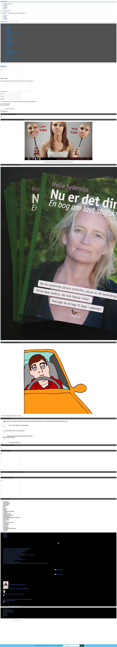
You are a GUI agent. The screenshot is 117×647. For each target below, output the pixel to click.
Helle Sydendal (6, 516)
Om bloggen (6, 524)
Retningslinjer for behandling (12, 43)
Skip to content (4, 1)
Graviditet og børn (10, 33)
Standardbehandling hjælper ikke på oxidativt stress (14, 559)
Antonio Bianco (6, 502)
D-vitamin (8, 27)
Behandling (5, 505)
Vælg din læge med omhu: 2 (15, 442)
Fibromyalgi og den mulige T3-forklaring (12, 558)
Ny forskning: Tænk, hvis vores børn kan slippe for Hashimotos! (17, 548)
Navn (2, 93)
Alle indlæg (5, 501)
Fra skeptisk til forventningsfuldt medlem (12, 562)
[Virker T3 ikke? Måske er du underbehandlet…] (5, 425)
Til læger (5, 6)
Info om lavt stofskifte (8, 49)
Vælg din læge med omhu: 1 (9, 437)
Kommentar (3, 91)
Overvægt (8, 30)
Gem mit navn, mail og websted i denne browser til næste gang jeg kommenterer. (19, 101)
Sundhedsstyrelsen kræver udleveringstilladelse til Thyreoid (19, 435)
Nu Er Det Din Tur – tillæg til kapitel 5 (14, 58)
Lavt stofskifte (9, 53)
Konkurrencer (6, 519)
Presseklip (5, 4)
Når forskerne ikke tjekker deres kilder (59, 421)
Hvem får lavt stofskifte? (11, 50)
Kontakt (5, 8)
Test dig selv (8, 54)
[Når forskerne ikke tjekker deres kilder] (27, 421)
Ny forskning (9, 39)
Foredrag (8, 46)
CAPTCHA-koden (9, 108)
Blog (4, 506)
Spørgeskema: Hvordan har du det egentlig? (12, 552)
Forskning (8, 35)
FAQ (7, 55)
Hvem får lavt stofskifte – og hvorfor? (14, 52)
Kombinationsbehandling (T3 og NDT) (14, 32)
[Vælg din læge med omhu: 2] (5, 442)
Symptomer (8, 26)
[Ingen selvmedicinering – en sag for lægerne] (4, 430)
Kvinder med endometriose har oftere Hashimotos (14, 553)
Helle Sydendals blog (7, 3)
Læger (7, 47)
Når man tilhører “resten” (8, 560)
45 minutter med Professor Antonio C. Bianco (13, 555)
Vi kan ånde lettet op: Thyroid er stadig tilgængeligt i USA (15, 549)
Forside (4, 24)
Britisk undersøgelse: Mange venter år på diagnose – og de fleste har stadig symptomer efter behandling (25, 563)
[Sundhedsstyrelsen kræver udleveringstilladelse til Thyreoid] (5, 435)
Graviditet (8, 36)
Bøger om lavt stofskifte (8, 57)
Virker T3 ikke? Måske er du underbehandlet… (19, 425)
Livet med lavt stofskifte (11, 41)
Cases (4, 507)
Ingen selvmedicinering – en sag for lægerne (14, 430)
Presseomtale (9, 44)
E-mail (2, 96)
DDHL (4, 510)
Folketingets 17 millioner (8, 511)
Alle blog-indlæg (6, 25)
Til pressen (5, 7)
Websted (2, 98)
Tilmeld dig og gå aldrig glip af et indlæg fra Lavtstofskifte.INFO (48, 645)
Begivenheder (9, 42)
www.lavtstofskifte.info (6, 10)
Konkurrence (6, 518)
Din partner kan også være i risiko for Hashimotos (14, 551)
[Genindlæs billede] (5, 105)
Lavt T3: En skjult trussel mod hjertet (11, 557)
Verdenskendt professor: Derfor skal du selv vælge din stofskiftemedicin (18, 554)
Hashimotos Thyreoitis (11, 38)
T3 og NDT (8, 31)
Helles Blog (8, 29)
